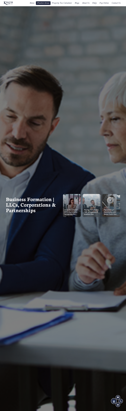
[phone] (120, 401)
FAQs (94, 3)
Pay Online (104, 3)
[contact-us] (118, 397)
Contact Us (116, 3)
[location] (118, 405)
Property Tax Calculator (62, 3)
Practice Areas (43, 3)
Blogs (77, 3)
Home (32, 3)
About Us (85, 3)
